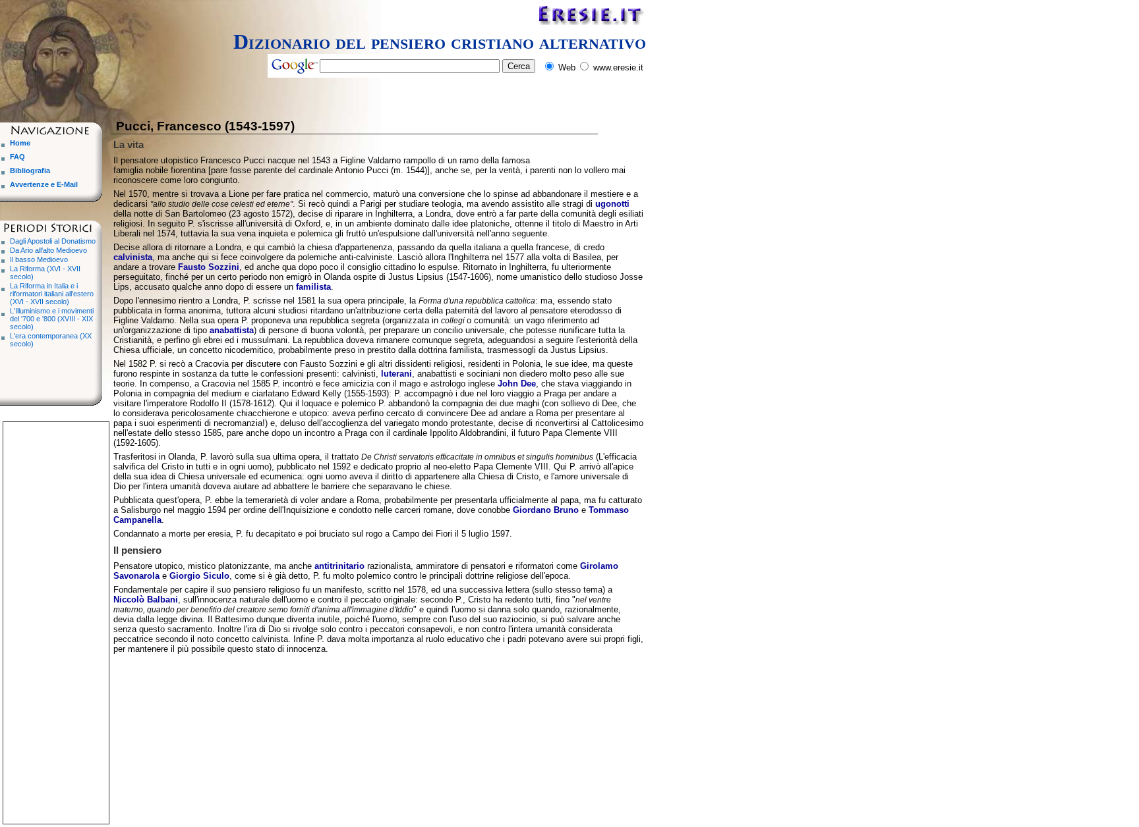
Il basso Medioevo (39, 259)
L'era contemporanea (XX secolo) (51, 340)
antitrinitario (339, 566)
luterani (396, 374)
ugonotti (612, 204)
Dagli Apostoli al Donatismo (53, 241)
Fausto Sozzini (208, 267)
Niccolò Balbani (145, 599)
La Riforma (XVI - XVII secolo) (45, 272)
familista (313, 287)
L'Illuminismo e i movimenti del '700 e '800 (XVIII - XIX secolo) (52, 319)
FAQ (17, 157)
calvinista (132, 257)
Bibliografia (30, 170)
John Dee (517, 383)
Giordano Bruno (546, 510)
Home (20, 143)
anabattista (232, 330)
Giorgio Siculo (199, 576)
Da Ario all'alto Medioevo (48, 250)
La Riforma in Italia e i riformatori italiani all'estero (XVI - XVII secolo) (52, 294)
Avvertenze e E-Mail (44, 184)
